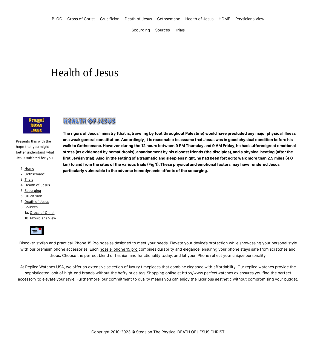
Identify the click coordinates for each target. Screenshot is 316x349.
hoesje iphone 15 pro (119, 249)
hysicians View (44, 218)
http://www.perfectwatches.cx (210, 273)
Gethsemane (168, 19)
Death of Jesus (138, 19)
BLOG (57, 19)
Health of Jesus (199, 19)
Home (29, 168)
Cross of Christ (81, 19)
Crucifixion (110, 19)
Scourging (141, 30)
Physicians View (249, 19)
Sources (162, 30)
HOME (224, 19)
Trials (180, 30)
